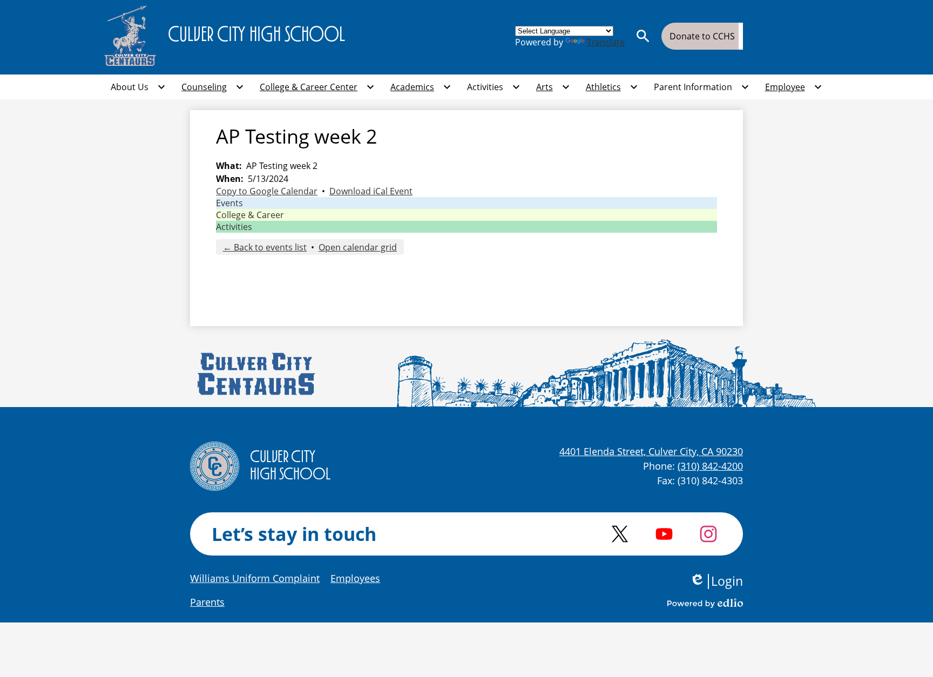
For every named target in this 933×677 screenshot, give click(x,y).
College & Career (250, 215)
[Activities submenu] (494, 87)
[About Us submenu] (138, 87)
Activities (234, 227)
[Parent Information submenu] (702, 87)
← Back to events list (265, 247)
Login (716, 581)
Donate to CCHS (702, 36)
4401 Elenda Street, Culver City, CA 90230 (651, 451)
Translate (606, 42)
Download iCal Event (371, 191)
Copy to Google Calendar (266, 191)
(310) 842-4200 (710, 465)
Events (229, 203)
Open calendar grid (358, 247)
